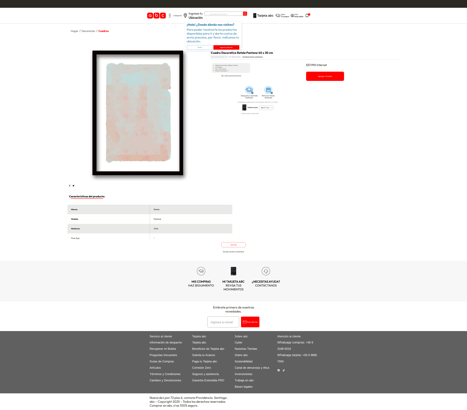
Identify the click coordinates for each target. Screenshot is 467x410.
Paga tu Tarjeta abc (204, 361)
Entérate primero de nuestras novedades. (233, 309)
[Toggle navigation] (170, 15)
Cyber (238, 342)
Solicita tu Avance (203, 355)
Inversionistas (243, 374)
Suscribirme (252, 322)
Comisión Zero (201, 367)
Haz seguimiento (201, 283)
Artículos (155, 367)
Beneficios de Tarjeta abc (208, 348)
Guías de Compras (162, 361)
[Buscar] (245, 14)
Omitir (200, 47)
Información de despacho (166, 342)
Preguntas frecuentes (163, 355)
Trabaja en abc (244, 380)
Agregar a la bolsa (325, 76)
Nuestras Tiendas (246, 348)
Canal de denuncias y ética (252, 367)
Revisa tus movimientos (233, 285)
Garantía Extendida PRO (208, 380)
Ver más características (231, 75)
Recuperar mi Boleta (163, 348)
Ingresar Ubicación (226, 47)
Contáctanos (266, 283)
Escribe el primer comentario (252, 57)
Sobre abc (241, 355)
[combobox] (266, 107)
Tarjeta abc (199, 342)
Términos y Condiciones (165, 374)
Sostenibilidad (243, 361)
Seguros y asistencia (205, 374)
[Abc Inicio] (156, 15)
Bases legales (244, 386)
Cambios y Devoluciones (165, 380)
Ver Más (233, 245)
